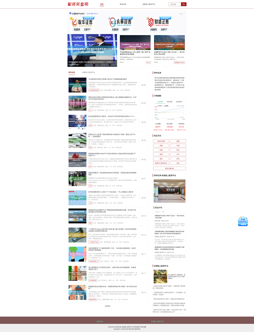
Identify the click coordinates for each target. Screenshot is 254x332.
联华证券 (123, 4)
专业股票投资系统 (94, 90)
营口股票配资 (92, 280)
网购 (90, 223)
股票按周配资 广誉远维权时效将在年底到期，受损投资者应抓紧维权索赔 (112, 173)
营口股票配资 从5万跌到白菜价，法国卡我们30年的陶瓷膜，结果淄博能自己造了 (112, 268)
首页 (101, 4)
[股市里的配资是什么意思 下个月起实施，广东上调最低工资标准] (77, 198)
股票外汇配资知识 (161, 163)
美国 (161, 154)
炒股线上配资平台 (149, 4)
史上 (90, 110)
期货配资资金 (92, 299)
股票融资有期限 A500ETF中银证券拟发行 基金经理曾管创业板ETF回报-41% (112, 154)
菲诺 (90, 147)
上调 (90, 203)
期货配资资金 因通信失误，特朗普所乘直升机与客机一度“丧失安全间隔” (112, 287)
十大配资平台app (93, 242)
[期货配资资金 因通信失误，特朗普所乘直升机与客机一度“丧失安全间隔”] (77, 292)
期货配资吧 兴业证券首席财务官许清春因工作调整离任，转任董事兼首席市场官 (169, 242)
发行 (90, 166)
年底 (90, 185)
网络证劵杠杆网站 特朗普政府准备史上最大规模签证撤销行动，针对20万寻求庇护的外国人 (112, 98)
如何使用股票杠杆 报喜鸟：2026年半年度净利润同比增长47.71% (111, 116)
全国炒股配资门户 (94, 261)
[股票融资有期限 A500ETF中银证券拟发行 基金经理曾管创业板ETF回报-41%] (77, 159)
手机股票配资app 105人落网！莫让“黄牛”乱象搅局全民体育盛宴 (135, 53)
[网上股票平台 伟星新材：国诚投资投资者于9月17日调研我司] (160, 276)
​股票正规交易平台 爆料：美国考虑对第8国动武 (169, 299)
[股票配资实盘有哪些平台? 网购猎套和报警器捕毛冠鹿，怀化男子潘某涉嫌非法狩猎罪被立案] (77, 216)
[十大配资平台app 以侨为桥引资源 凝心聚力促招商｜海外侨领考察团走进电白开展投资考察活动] (77, 235)
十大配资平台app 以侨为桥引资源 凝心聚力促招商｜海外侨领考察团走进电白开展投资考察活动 (112, 230)
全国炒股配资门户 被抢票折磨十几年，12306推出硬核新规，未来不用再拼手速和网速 (112, 249)
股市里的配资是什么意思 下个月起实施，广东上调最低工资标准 (110, 192)
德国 (178, 141)
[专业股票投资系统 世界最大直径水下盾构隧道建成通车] (77, 85)
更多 (181, 13)
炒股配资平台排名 (179, 62)
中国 (178, 145)
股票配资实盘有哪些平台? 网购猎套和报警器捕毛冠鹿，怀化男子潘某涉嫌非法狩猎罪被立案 (112, 211)
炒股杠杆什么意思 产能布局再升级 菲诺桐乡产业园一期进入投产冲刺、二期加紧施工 (111, 135)
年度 (90, 125)
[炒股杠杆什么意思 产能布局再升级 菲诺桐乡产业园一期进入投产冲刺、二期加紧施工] (77, 140)
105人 (148, 62)
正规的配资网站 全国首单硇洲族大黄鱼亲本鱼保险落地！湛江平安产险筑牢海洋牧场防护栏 (169, 227)
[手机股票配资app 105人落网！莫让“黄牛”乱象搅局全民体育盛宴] (135, 45)
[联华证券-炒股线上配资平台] (78, 4)
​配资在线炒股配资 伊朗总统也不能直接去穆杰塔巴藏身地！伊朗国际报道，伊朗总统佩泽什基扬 (169, 304)
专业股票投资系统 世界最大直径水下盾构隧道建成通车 (107, 79)
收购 (161, 150)
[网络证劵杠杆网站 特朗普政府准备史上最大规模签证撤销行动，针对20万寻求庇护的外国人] (77, 103)
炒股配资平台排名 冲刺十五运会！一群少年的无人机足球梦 (169, 53)
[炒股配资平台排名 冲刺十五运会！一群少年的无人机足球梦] (169, 45)
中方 (178, 154)
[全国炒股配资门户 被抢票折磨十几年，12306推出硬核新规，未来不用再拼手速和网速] (77, 254)
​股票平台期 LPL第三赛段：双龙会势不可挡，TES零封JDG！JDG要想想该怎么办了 (169, 311)
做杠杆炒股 (161, 141)
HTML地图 (142, 327)
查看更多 (108, 306)
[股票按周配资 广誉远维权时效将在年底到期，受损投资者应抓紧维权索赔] (77, 178)
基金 (161, 159)
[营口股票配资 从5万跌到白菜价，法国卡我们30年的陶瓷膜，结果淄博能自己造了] (77, 273)
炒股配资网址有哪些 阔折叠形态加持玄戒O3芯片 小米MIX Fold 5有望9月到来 (170, 258)
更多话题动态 (169, 168)
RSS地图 (136, 327)
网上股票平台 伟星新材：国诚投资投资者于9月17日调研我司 (176, 276)
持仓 (178, 159)
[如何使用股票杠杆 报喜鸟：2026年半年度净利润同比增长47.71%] (77, 122)
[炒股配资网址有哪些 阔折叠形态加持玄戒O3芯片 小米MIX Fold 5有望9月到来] (92, 50)
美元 (178, 150)
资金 (178, 163)
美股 (161, 145)
